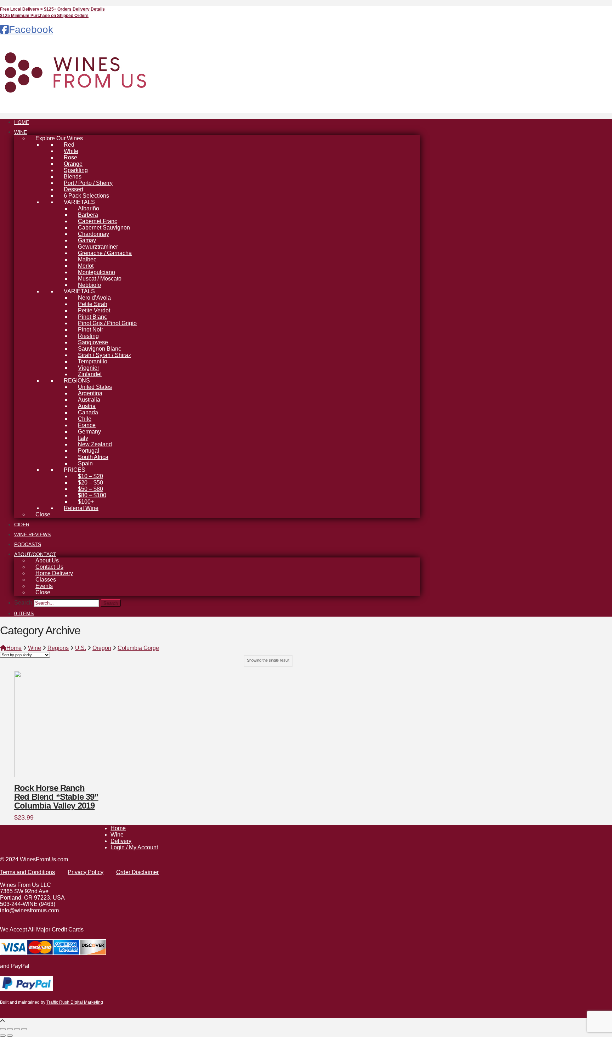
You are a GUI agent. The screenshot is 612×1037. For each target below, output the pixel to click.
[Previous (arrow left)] (3, 1036)
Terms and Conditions (27, 872)
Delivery (120, 841)
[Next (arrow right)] (10, 1036)
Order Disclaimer (137, 872)
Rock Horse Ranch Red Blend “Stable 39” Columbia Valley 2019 (56, 796)
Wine (117, 835)
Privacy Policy (85, 872)
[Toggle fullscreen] (10, 1029)
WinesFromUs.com (44, 859)
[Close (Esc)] (24, 1029)
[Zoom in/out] (3, 1029)
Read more (35, 764)
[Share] (17, 1029)
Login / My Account (134, 847)
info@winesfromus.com (29, 910)
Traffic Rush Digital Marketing (74, 1002)
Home (118, 828)
